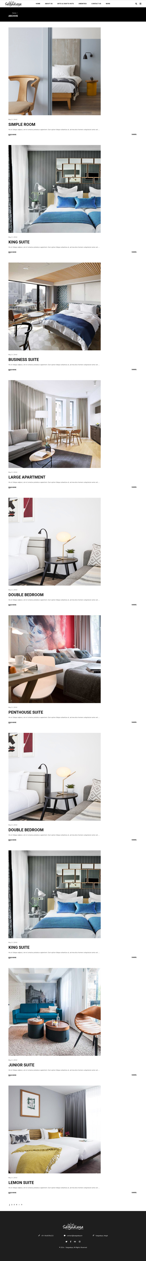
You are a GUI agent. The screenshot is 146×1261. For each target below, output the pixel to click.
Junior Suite (21, 1065)
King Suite (18, 242)
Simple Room (21, 124)
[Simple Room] (54, 71)
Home (14, 13)
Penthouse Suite (25, 712)
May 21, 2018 (12, 119)
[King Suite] (54, 189)
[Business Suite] (54, 306)
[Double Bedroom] (54, 542)
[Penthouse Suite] (54, 659)
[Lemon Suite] (54, 1129)
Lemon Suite (21, 1182)
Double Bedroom (26, 594)
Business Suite (23, 359)
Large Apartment (26, 477)
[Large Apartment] (54, 424)
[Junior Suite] (54, 1012)
